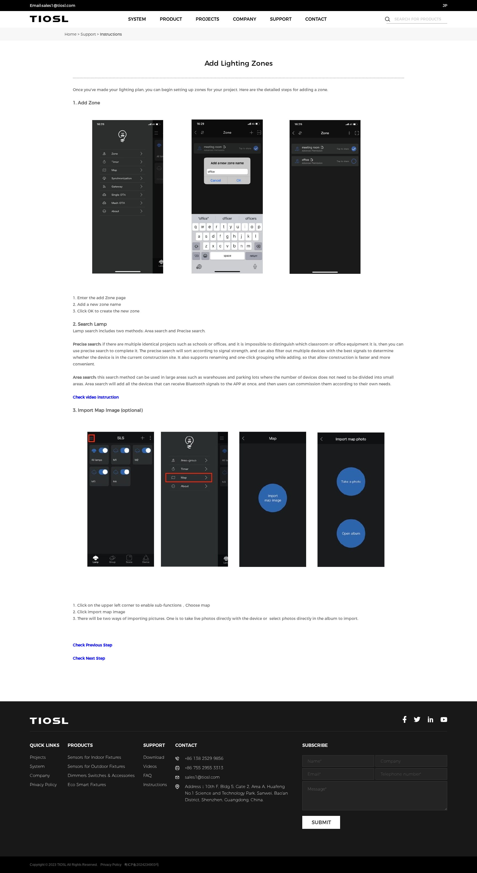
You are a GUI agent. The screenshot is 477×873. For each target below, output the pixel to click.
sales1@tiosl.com (202, 777)
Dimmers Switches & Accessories (101, 775)
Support (281, 19)
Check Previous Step (92, 645)
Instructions (111, 34)
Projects (207, 19)
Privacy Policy (43, 784)
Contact (316, 19)
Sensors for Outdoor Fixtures (96, 766)
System (137, 19)
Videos (150, 766)
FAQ (147, 775)
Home (73, 34)
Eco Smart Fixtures (87, 784)
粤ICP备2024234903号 (141, 865)
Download (153, 757)
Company (244, 19)
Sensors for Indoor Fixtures (94, 757)
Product (171, 19)
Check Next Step (89, 658)
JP (445, 5)
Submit (321, 822)
